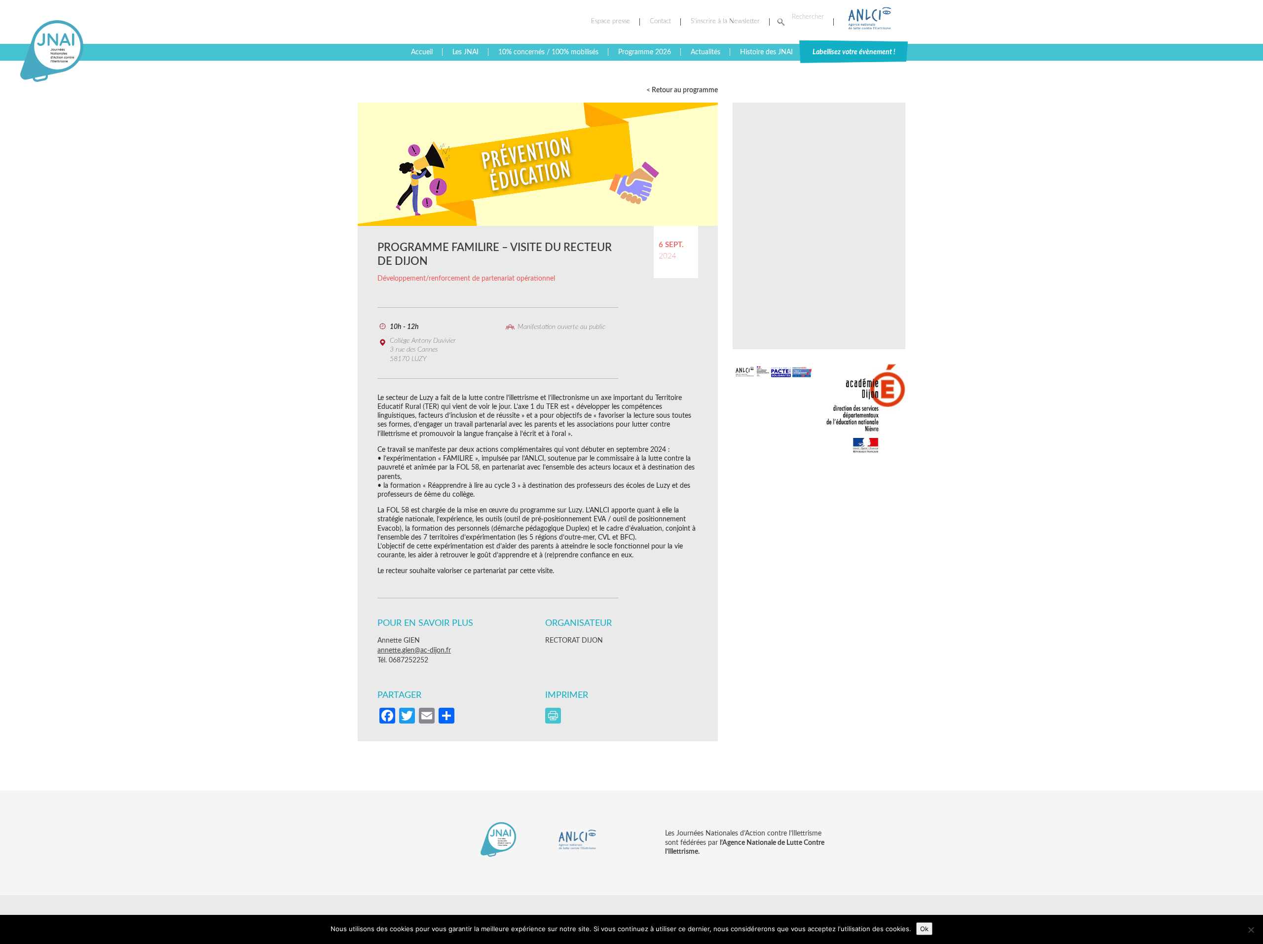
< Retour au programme (682, 90)
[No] (1251, 930)
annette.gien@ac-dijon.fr (414, 650)
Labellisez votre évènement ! (854, 52)
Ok (924, 929)
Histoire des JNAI (766, 52)
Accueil (422, 52)
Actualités (705, 52)
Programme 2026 (644, 52)
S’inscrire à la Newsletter (725, 21)
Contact (660, 21)
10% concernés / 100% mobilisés (548, 52)
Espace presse (610, 21)
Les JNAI (465, 52)
